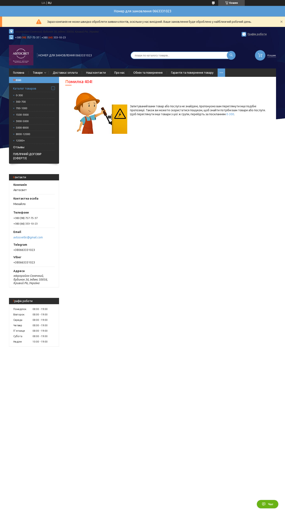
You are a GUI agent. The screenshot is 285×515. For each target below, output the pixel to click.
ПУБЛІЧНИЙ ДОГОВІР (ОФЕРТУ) (27, 156)
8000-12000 (23, 134)
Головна (18, 72)
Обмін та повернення (148, 72)
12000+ (20, 140)
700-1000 (21, 108)
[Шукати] (231, 55)
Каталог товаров (24, 88)
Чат (270, 504)
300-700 (21, 101)
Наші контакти (96, 72)
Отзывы (18, 147)
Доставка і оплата (65, 72)
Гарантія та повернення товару (192, 72)
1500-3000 (22, 114)
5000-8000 (22, 127)
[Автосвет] (21, 54)
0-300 (19, 95)
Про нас (119, 72)
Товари (38, 72)
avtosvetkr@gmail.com (28, 237)
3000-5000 (22, 121)
